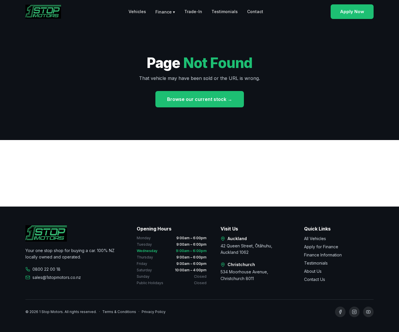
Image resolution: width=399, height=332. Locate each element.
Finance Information (323, 254)
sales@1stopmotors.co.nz (56, 277)
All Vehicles (315, 238)
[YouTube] (368, 312)
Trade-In (193, 11)
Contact (255, 11)
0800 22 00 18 (46, 269)
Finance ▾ (165, 11)
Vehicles (137, 11)
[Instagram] (354, 312)
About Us (313, 271)
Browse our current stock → (199, 99)
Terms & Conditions (119, 312)
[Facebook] (340, 312)
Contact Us (314, 279)
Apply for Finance (321, 246)
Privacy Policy (154, 312)
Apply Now (352, 11)
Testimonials (224, 11)
